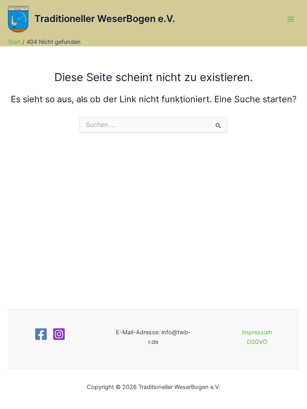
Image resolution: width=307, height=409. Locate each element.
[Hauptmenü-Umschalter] (290, 19)
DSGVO (257, 341)
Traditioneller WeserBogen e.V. (104, 18)
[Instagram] (59, 334)
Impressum (257, 332)
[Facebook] (41, 334)
